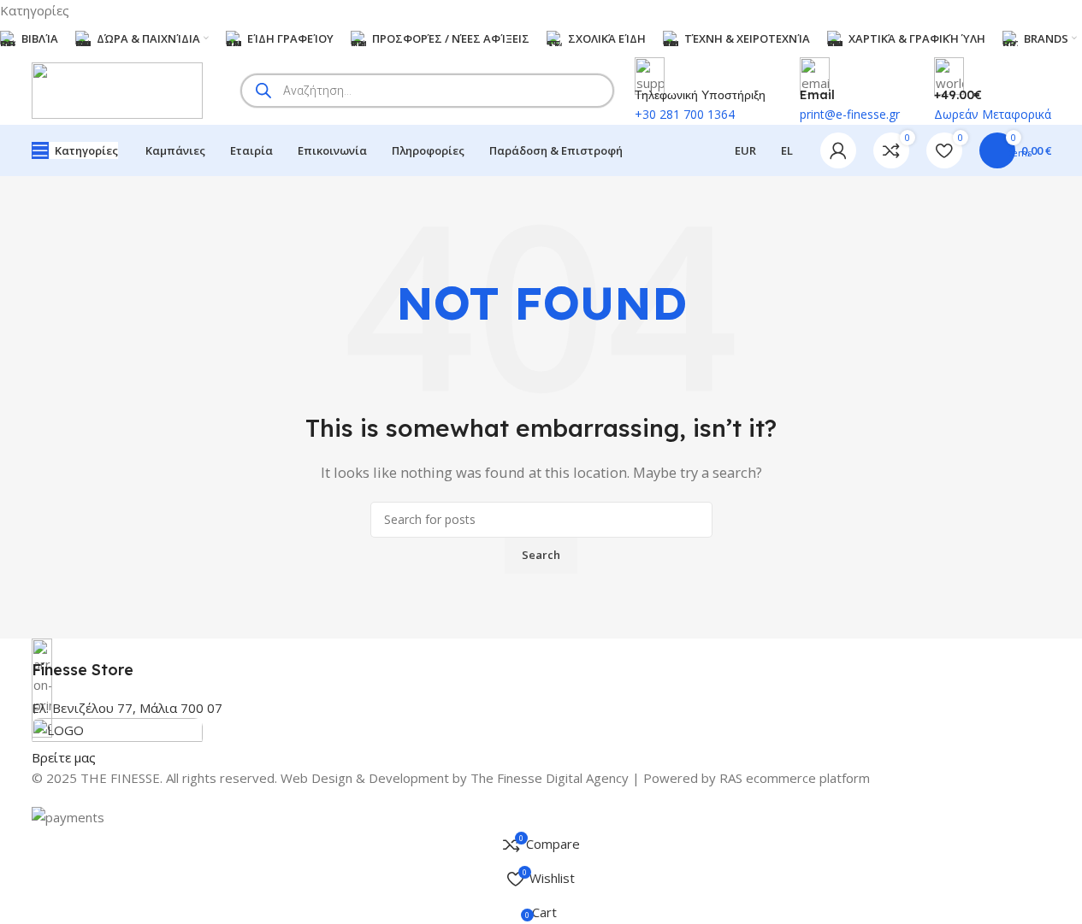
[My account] (838, 150)
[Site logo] (117, 88)
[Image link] (117, 730)
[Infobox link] (541, 659)
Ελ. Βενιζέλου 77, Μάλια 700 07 (127, 707)
